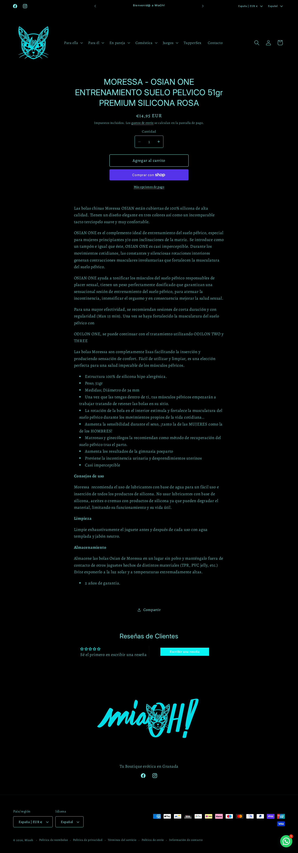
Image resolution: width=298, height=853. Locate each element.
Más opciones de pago (149, 187)
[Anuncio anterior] (95, 6)
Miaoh (29, 840)
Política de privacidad (88, 840)
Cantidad (149, 131)
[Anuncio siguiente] (202, 6)
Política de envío (153, 840)
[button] (73, 42)
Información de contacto (186, 840)
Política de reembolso (53, 840)
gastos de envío (142, 123)
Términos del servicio (122, 840)
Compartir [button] (152, 609)
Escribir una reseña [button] (185, 651)
